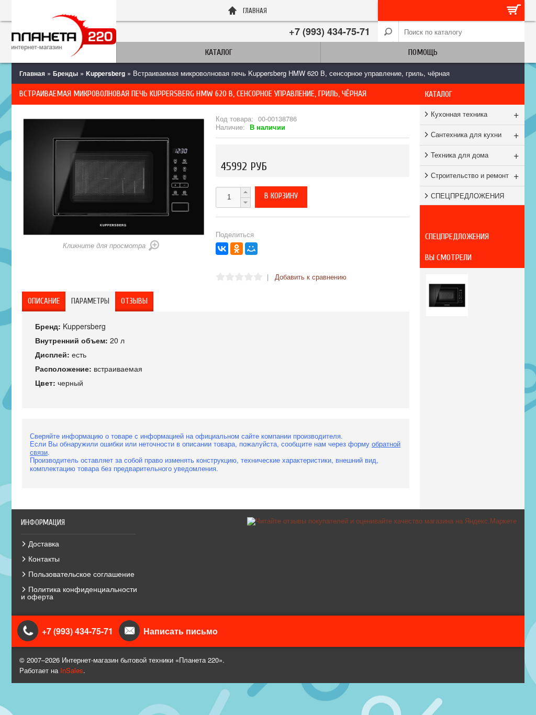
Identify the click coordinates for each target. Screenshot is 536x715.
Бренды (65, 73)
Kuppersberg (105, 73)
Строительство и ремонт (475, 175)
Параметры (90, 301)
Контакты (44, 558)
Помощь (423, 52)
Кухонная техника (475, 113)
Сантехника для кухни (475, 134)
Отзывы (134, 301)
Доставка (43, 543)
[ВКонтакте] (222, 248)
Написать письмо (180, 631)
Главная (32, 73)
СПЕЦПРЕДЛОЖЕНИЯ (467, 195)
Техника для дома (475, 154)
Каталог (218, 52)
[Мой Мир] (251, 248)
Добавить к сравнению (311, 277)
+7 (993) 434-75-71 (329, 31)
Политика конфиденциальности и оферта (79, 592)
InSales (71, 670)
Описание (44, 301)
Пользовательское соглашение (81, 573)
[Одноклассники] (236, 248)
